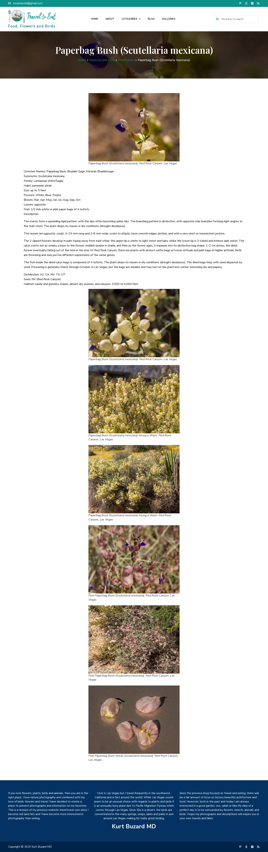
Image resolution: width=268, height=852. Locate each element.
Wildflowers (126, 60)
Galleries (168, 19)
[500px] (246, 3)
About (109, 19)
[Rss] (258, 3)
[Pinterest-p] (240, 3)
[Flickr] (252, 3)
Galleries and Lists (102, 60)
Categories (129, 19)
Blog (151, 19)
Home (94, 19)
